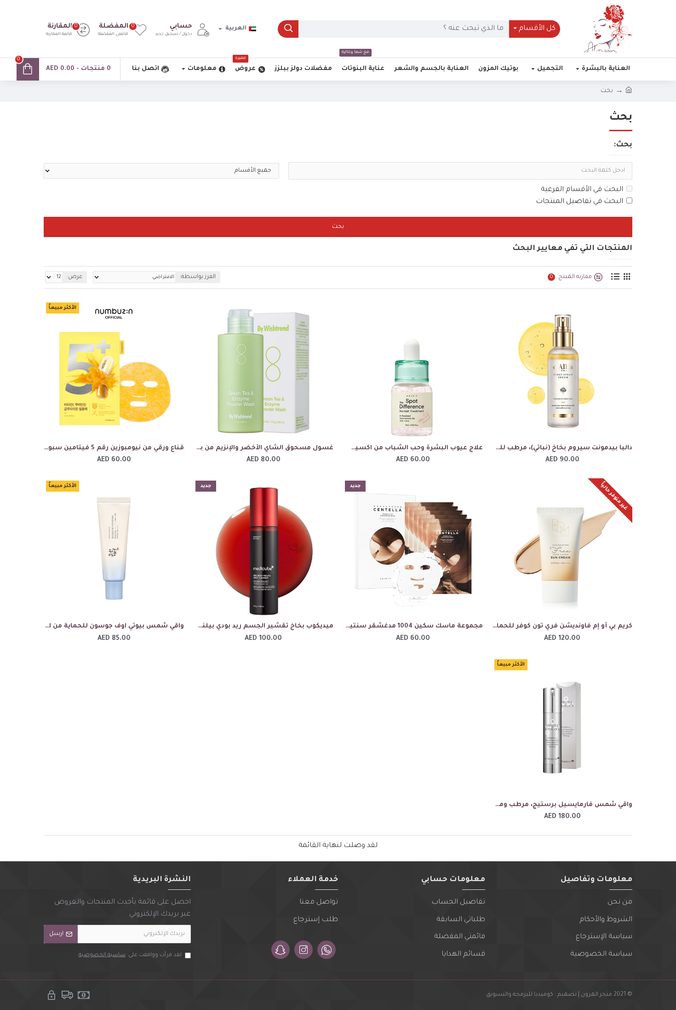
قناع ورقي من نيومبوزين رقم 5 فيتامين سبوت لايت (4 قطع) (114, 448)
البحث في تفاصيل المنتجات (579, 202)
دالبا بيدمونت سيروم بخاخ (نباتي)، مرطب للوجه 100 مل (562, 448)
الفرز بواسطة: (198, 277)
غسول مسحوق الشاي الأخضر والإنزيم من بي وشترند (263, 448)
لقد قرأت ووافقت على (130, 955)
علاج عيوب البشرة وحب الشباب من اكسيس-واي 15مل (413, 448)
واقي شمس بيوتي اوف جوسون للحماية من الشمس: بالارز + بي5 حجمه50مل (114, 626)
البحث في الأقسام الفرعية (582, 190)
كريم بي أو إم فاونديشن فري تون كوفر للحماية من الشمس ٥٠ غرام (562, 626)
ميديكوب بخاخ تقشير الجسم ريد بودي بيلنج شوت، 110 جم (263, 626)
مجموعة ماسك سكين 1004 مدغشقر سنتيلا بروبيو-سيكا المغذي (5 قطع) (413, 626)
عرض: (74, 277)
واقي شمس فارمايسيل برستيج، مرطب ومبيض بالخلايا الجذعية (562, 804)
